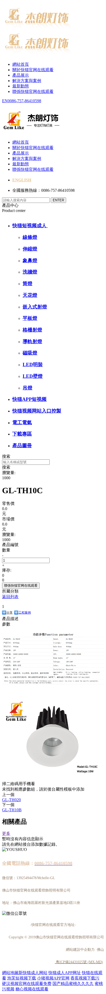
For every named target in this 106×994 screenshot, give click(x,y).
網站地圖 (10, 972)
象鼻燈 (30, 260)
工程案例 (25, 612)
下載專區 (22, 434)
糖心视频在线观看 (31, 989)
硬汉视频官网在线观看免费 (26, 983)
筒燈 (27, 283)
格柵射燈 (32, 330)
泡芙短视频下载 (21, 978)
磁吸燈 (30, 353)
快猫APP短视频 (29, 399)
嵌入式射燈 (35, 307)
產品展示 (20, 75)
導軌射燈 (32, 341)
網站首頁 (20, 64)
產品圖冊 (22, 445)
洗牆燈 (30, 272)
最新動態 (20, 86)
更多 (6, 833)
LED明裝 (33, 364)
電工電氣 (22, 422)
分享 (9, 612)
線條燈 (30, 237)
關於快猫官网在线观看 (33, 70)
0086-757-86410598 (24, 101)
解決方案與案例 (26, 80)
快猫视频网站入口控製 (36, 411)
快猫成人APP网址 (64, 972)
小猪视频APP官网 (53, 978)
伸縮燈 (30, 249)
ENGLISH (21, 180)
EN (5, 101)
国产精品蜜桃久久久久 (73, 983)
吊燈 (27, 388)
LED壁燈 (33, 376)
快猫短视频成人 (30, 225)
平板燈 (30, 318)
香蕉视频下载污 (84, 978)
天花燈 (30, 295)
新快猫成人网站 (33, 972)
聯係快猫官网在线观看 (33, 91)
